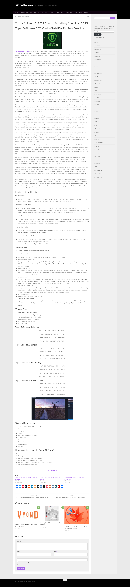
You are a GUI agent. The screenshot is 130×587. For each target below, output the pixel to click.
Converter (97, 70)
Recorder (97, 135)
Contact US (86, 12)
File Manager (98, 94)
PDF (96, 125)
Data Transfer (98, 77)
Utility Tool (97, 160)
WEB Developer (98, 170)
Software (97, 149)
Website (19, 557)
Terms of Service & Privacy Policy (73, 12)
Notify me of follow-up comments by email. (28, 562)
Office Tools (44, 12)
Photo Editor (98, 129)
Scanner (97, 139)
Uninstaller (97, 156)
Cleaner (96, 66)
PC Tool (96, 122)
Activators (97, 45)
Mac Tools (36, 12)
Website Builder (98, 174)
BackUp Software (99, 63)
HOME (17, 12)
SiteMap (51, 12)
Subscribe (97, 34)
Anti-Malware (98, 49)
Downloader (98, 84)
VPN (96, 167)
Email (55, 551)
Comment (19, 541)
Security (97, 146)
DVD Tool (97, 90)
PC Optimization (98, 115)
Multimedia (25, 16)
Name (18, 551)
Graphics (18, 16)
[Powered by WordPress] (21, 583)
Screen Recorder (99, 142)
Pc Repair (97, 118)
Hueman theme (33, 583)
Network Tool (98, 108)
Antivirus (97, 52)
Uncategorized (98, 153)
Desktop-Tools (98, 80)
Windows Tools (59, 12)
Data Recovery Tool (99, 73)
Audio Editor (98, 56)
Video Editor (98, 163)
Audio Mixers (98, 59)
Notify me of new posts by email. (26, 565)
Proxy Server (98, 132)
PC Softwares (24, 5)
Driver (96, 87)
